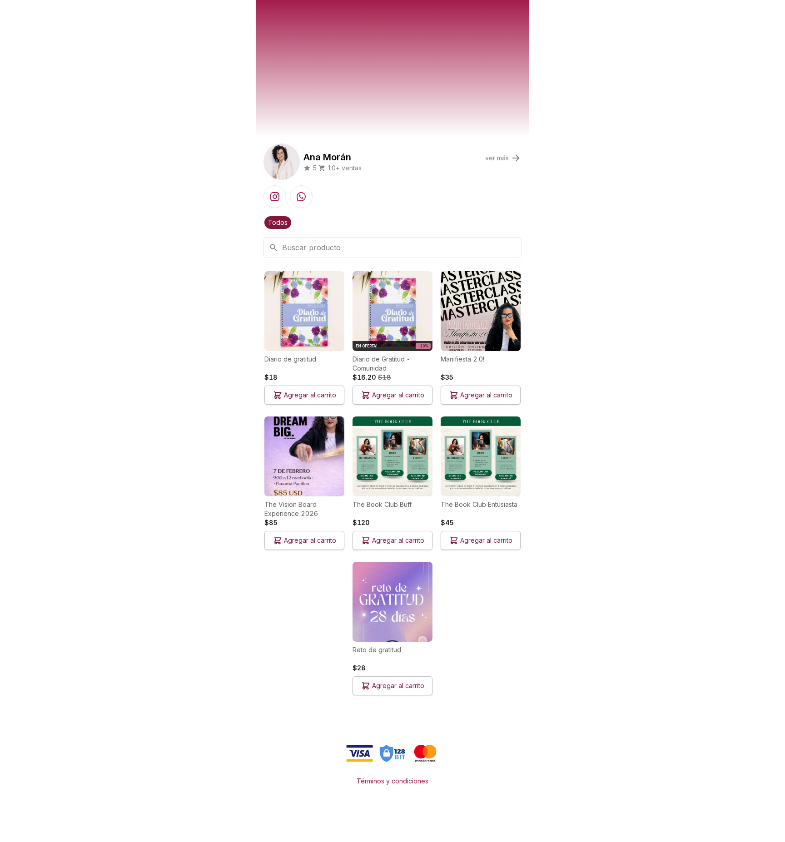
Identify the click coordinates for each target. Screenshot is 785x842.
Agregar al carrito (310, 395)
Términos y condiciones (392, 781)
